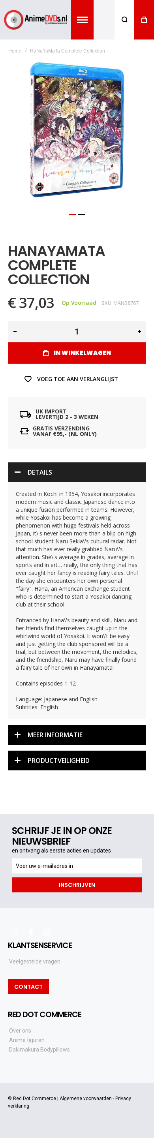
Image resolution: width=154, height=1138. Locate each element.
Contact (28, 987)
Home (14, 51)
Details (40, 472)
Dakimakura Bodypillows (39, 1049)
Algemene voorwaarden (86, 1098)
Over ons (20, 1030)
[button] (72, 214)
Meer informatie (55, 734)
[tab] (77, 472)
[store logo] (35, 19)
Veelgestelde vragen (34, 961)
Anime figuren (27, 1040)
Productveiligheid (59, 760)
